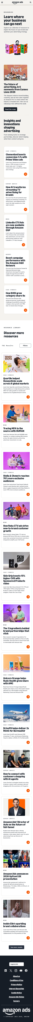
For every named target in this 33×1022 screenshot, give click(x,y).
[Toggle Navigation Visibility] (2, 2)
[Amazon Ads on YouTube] (21, 970)
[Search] (30, 2)
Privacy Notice (16, 984)
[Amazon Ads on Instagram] (16, 970)
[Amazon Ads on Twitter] (10, 970)
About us (16, 976)
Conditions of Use (16, 980)
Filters (25, 345)
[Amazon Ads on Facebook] (26, 970)
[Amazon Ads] (16, 2)
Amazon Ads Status (16, 997)
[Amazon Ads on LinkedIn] (5, 970)
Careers (16, 1001)
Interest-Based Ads (16, 988)
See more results (16, 947)
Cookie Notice (16, 993)
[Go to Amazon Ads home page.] (16, 1011)
